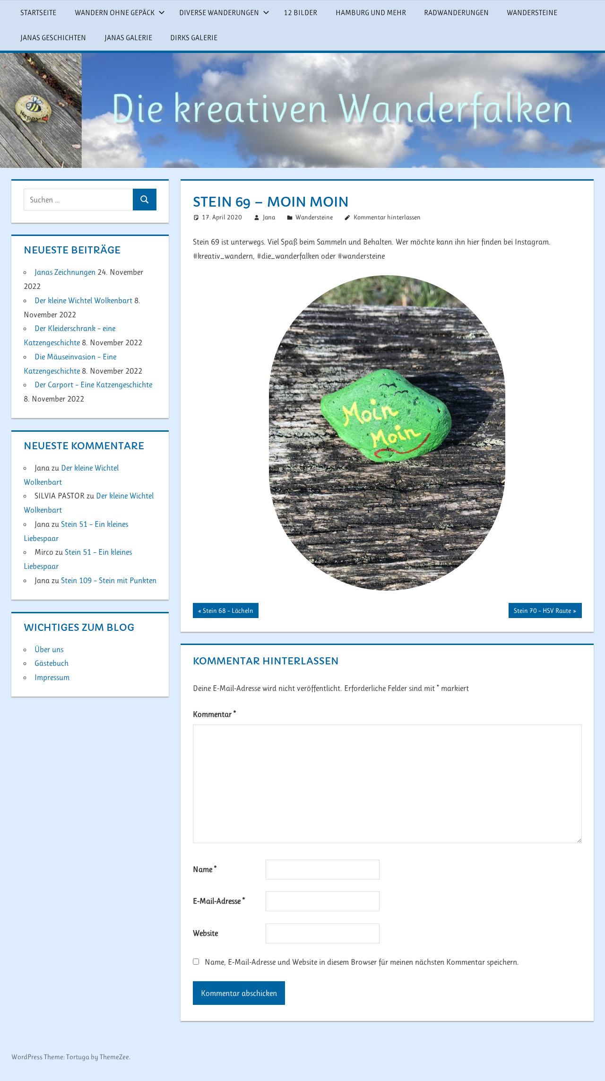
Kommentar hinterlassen (387, 217)
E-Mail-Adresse (219, 901)
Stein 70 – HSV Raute (542, 612)
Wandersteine (532, 12)
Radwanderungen (456, 12)
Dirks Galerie (193, 37)
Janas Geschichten (53, 37)
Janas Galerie (128, 37)
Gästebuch (52, 663)
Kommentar (214, 714)
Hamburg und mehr (371, 12)
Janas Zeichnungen (65, 272)
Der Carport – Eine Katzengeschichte (93, 384)
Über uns (49, 649)
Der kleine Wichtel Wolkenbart (83, 300)
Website (205, 933)
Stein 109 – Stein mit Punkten (108, 580)
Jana (269, 217)
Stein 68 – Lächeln (227, 612)
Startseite (38, 12)
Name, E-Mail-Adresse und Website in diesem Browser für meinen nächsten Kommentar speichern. (362, 962)
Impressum (52, 677)
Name (204, 869)
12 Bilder (300, 12)
